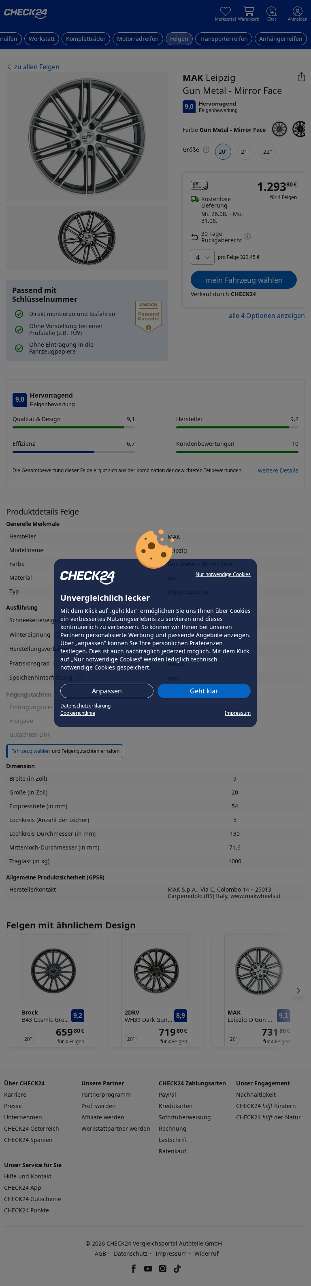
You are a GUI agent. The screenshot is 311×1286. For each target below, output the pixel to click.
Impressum (238, 713)
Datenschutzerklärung (85, 705)
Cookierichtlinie (77, 713)
